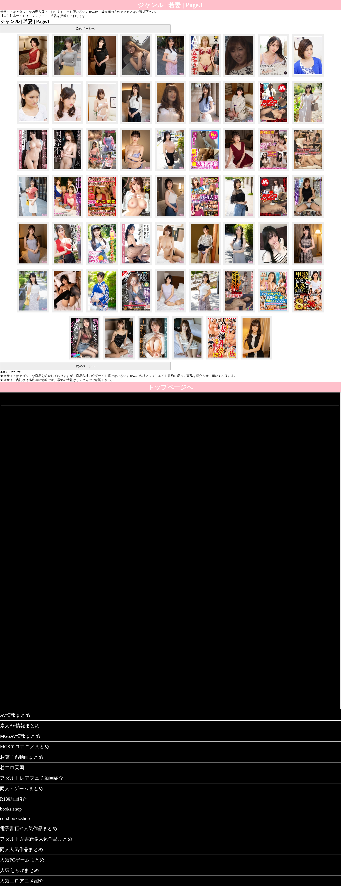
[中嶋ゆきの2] (170, 218)
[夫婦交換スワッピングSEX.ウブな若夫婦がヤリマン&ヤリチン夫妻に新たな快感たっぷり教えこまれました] (273, 171)
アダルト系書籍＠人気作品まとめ (36, 839)
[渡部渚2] (239, 171)
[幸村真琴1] (205, 124)
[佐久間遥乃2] (102, 77)
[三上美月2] (119, 359)
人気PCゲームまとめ (22, 859)
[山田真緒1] (205, 312)
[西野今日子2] (33, 77)
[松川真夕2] (205, 265)
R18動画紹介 (13, 799)
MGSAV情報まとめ (20, 736)
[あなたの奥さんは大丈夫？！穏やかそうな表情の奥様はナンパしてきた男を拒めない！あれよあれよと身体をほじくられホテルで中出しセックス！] (239, 77)
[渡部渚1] (33, 218)
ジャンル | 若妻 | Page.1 (170, 4)
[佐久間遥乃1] (170, 77)
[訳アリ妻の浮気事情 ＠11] (205, 171)
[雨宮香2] (256, 359)
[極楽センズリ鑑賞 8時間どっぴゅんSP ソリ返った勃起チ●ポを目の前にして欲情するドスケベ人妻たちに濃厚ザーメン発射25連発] (102, 218)
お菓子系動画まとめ (21, 757)
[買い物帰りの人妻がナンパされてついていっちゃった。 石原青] (102, 265)
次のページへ (85, 28)
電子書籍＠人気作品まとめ (28, 828)
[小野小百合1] (33, 312)
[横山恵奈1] (308, 124)
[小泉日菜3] (102, 312)
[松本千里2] (33, 265)
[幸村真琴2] (136, 124)
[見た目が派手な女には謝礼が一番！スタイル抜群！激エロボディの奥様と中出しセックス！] (136, 77)
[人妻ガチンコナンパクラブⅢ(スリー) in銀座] (273, 218)
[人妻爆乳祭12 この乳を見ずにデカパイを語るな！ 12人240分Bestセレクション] (222, 359)
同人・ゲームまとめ (22, 788)
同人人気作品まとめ (21, 849)
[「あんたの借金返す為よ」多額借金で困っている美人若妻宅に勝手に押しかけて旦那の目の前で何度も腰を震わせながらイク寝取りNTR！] (308, 218)
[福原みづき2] (136, 171)
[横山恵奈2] (239, 124)
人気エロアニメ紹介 (22, 880)
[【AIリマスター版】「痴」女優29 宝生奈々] (136, 312)
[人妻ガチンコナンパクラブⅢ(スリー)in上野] (239, 312)
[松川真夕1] (239, 265)
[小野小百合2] (308, 265)
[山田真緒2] (170, 312)
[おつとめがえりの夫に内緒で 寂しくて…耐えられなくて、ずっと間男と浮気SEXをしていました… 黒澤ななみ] (273, 77)
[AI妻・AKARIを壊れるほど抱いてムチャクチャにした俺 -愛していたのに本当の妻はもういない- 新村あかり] (205, 77)
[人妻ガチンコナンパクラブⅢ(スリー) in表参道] (273, 124)
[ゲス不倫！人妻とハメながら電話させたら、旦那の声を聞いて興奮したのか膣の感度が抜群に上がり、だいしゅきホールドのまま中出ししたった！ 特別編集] (308, 171)
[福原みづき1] (170, 171)
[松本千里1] (170, 265)
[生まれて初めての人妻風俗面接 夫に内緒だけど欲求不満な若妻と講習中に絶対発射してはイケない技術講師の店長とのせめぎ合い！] (308, 77)
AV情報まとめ (15, 715)
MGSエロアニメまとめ (25, 746)
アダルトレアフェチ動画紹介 (31, 778)
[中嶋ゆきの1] (239, 218)
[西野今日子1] (67, 77)
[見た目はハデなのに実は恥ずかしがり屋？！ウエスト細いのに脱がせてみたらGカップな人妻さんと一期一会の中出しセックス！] (170, 124)
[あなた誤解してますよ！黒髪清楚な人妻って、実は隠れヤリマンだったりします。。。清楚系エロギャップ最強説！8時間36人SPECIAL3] (308, 312)
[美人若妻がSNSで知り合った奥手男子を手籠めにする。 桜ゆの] (67, 265)
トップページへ (170, 387)
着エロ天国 (12, 767)
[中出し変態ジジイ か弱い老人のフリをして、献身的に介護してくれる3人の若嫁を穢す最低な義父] (67, 218)
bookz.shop (11, 808)
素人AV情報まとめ (20, 725)
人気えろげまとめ (19, 870)
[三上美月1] (187, 359)
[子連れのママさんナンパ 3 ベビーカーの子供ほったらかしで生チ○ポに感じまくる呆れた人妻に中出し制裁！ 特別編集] (102, 171)
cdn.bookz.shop (15, 818)
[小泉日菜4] (67, 312)
